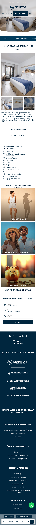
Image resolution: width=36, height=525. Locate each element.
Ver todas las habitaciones (18, 46)
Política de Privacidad (18, 477)
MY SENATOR (7, 13)
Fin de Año (18, 508)
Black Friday (18, 505)
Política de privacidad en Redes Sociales (18, 491)
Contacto (15, 3)
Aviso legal (18, 474)
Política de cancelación (18, 480)
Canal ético (18, 452)
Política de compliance (18, 459)
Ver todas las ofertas (18, 290)
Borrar (30, 298)
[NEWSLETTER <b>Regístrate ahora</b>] (3, 352)
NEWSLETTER (19, 352)
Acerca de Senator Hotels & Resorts (18, 430)
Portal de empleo (18, 433)
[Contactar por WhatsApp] (31, 505)
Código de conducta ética (18, 455)
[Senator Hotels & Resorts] (10, 336)
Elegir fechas (17, 135)
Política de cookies (18, 484)
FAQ (9, 3)
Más (31, 13)
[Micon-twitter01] (16, 336)
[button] (32, 522)
